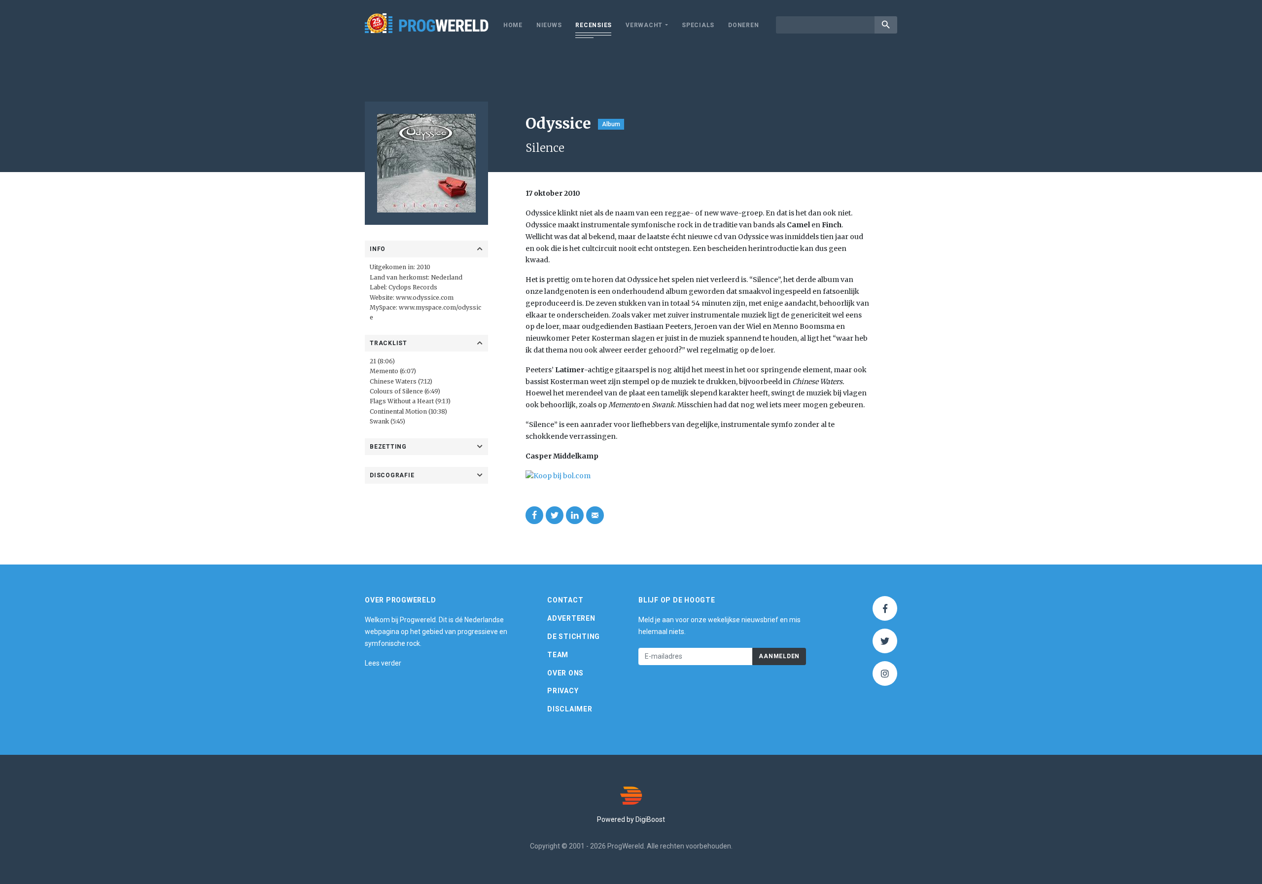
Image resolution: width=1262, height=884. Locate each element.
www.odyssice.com (425, 297)
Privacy (562, 691)
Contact (565, 600)
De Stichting (573, 636)
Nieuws (549, 25)
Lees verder (383, 663)
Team (557, 655)
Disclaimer (570, 709)
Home (513, 25)
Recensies (593, 25)
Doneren (743, 25)
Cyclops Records (412, 287)
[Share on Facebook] (534, 515)
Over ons (565, 673)
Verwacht (644, 25)
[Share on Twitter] (554, 515)
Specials (698, 25)
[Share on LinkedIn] (575, 515)
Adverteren (571, 618)
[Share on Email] (595, 515)
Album (611, 124)
